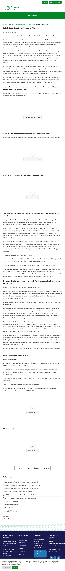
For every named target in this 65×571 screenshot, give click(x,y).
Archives (6, 516)
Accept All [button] (15, 567)
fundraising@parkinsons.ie (56, 546)
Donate (45, 2)
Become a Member (55, 2)
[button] (61, 8)
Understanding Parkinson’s (23, 541)
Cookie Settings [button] (6, 567)
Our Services (22, 545)
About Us (21, 554)
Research (21, 548)
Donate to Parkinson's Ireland (40, 554)
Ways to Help (22, 551)
